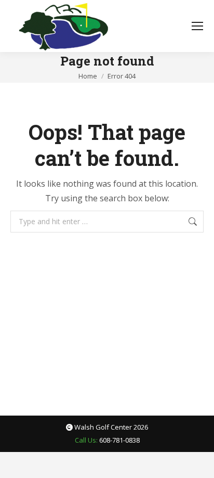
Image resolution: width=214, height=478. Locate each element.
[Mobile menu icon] (197, 26)
